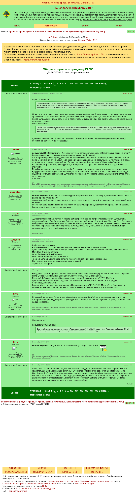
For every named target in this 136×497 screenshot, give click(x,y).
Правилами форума (85, 483)
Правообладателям (17, 491)
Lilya (15, 294)
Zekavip (81, 40)
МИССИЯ (42, 468)
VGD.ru (17, 26)
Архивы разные (26, 32)
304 (76, 83)
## (131, 93)
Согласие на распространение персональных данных (29, 483)
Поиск (119, 26)
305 (81, 83)
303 (71, 83)
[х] (93, 2)
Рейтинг (54, 37)
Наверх (126, 93)
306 (86, 83)
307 (91, 83)
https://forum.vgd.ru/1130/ (90, 54)
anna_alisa (15, 192)
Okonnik (15, 149)
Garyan (15, 213)
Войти (85, 26)
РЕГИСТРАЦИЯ (51, 26)
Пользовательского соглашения (62, 481)
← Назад (45, 83)
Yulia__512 (91, 40)
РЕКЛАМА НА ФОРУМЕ (97, 468)
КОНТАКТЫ (70, 468)
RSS (44, 486)
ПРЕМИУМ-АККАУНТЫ (15, 472)
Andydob (15, 240)
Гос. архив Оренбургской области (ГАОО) (85, 32)
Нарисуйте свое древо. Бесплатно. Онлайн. (66, 2)
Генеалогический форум (13, 402)
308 (96, 83)
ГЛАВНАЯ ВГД (69, 472)
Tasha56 (46, 87)
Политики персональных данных (96, 481)
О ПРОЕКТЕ (15, 468)
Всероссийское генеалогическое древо (35, 488)
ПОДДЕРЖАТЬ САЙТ (42, 472)
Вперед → (16, 85)
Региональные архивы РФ (49, 32)
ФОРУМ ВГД (97, 472)
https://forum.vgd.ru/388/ (37, 59)
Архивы (13, 32)
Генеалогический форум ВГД (74, 8)
